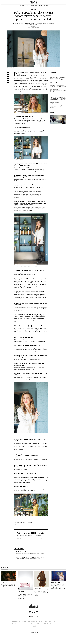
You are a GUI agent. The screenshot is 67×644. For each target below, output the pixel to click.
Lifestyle (32, 5)
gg (44, 5)
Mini (36, 5)
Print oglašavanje (46, 630)
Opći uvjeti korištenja (38, 630)
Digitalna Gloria (34, 616)
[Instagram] (32, 612)
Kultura (40, 5)
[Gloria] (33, 2)
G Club (47, 5)
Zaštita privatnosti (21, 630)
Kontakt (51, 630)
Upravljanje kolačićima (33, 632)
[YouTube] (37, 611)
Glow (27, 5)
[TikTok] (34, 612)
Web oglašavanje (29, 630)
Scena (19, 5)
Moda (23, 5)
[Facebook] (30, 612)
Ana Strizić (34, 26)
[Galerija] (33, 48)
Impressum (15, 630)
